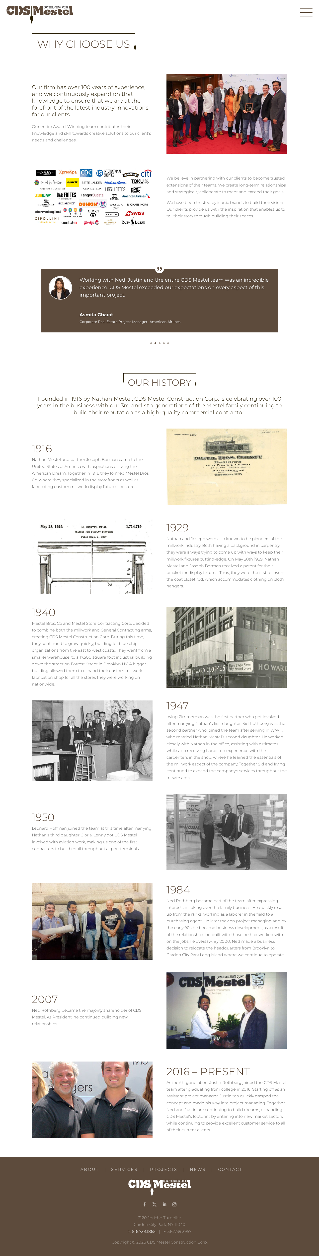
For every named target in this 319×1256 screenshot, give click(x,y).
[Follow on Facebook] (145, 1204)
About (89, 1169)
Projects (164, 1169)
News (198, 1169)
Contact (230, 1169)
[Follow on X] (155, 1204)
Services (124, 1169)
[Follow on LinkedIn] (164, 1204)
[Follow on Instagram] (174, 1204)
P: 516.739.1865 (142, 1231)
